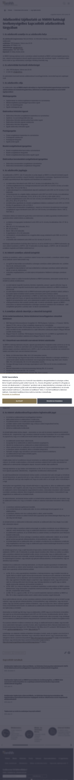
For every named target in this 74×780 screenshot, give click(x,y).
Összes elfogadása (54, 401)
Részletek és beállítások (11, 394)
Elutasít (19, 401)
